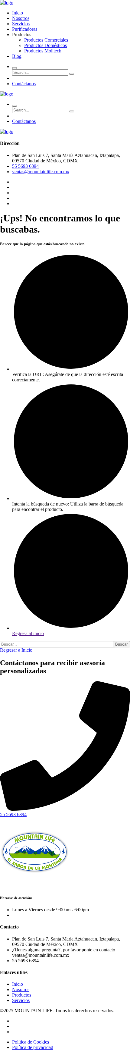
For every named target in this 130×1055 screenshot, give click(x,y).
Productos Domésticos (45, 45)
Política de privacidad (32, 1047)
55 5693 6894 (25, 166)
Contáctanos (24, 83)
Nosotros (20, 18)
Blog (16, 56)
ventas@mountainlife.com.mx (40, 171)
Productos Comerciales (46, 39)
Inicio (17, 12)
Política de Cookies (30, 1041)
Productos (21, 994)
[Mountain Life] (6, 2)
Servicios (21, 23)
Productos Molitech (42, 50)
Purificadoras (24, 29)
